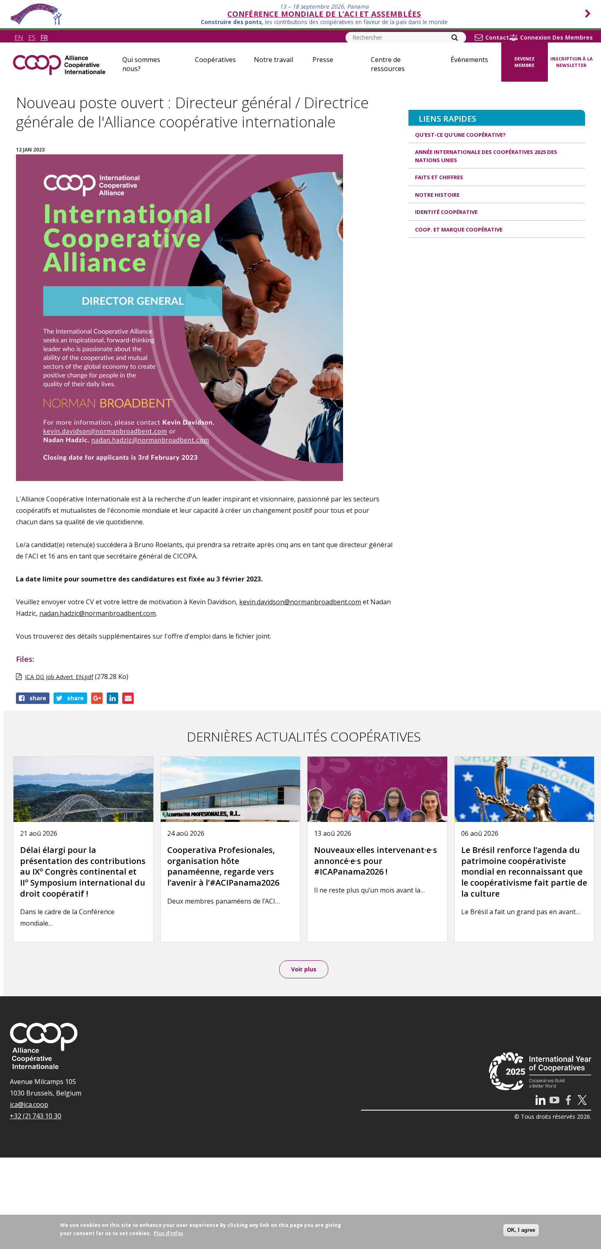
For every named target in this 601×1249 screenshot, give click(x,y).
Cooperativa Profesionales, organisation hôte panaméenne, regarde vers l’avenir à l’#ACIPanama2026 (223, 866)
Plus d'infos (168, 1233)
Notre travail (273, 59)
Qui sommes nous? (141, 64)
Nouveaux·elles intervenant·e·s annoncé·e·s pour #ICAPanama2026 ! (375, 860)
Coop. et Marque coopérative (458, 229)
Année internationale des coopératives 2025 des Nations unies (486, 156)
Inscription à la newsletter (571, 62)
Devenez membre (524, 62)
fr (44, 37)
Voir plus (303, 969)
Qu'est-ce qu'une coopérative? (460, 134)
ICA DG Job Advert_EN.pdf (59, 677)
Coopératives (215, 59)
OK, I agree (521, 1230)
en (18, 37)
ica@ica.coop (29, 1104)
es (32, 37)
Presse (322, 59)
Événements (469, 59)
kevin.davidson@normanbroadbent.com (300, 601)
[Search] (454, 37)
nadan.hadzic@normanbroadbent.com (97, 613)
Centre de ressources (388, 64)
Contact (497, 37)
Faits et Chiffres (439, 177)
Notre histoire (437, 194)
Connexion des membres (556, 37)
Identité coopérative (446, 212)
